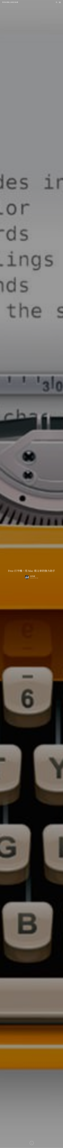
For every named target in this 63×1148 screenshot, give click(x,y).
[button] (60, 2)
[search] (56, 2)
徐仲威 (32, 576)
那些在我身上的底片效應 (10, 2)
